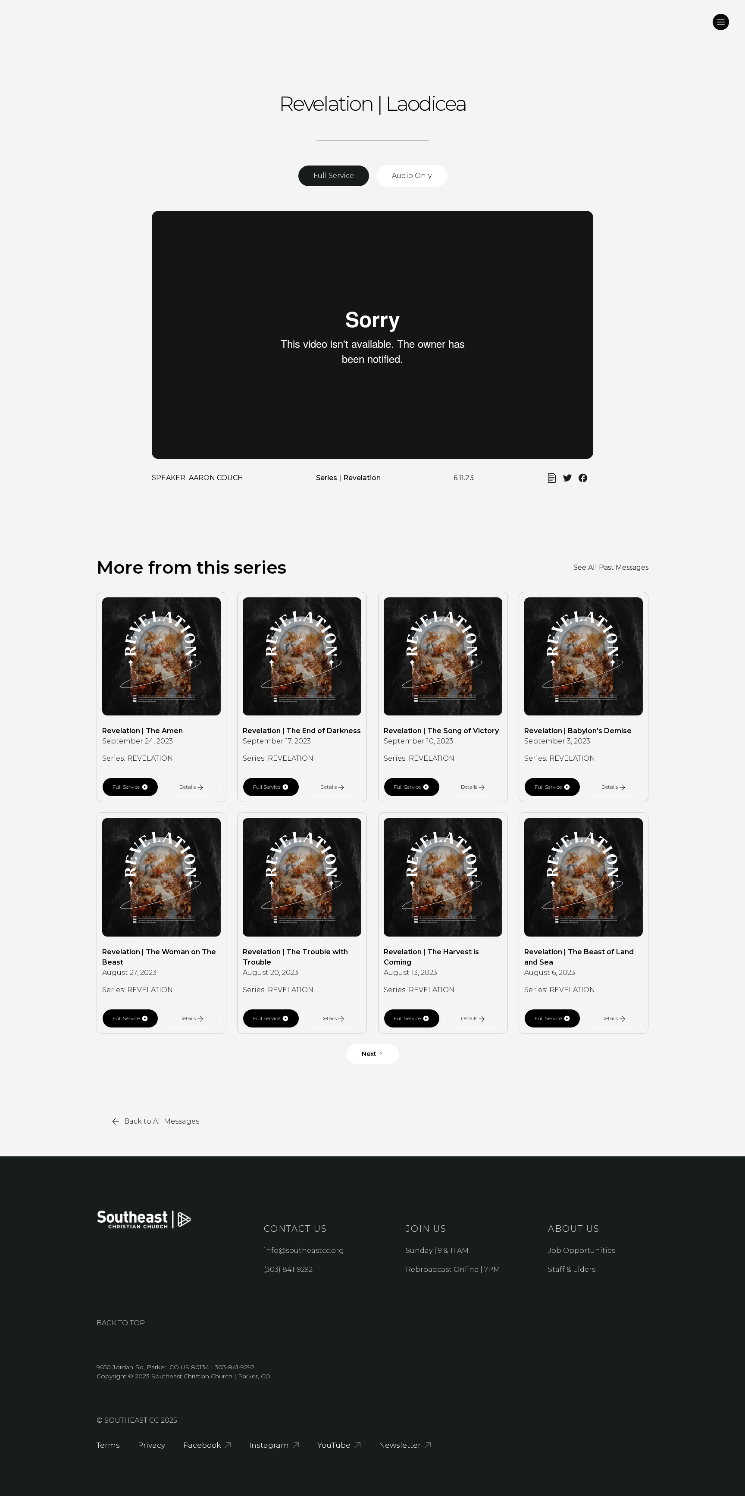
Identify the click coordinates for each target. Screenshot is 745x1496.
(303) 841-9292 (288, 1269)
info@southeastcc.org (304, 1250)
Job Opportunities (581, 1250)
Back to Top (121, 1323)
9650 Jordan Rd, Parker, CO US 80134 (153, 1367)
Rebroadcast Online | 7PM (453, 1269)
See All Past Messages (610, 567)
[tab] (333, 176)
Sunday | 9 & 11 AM (437, 1250)
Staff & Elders (571, 1269)
